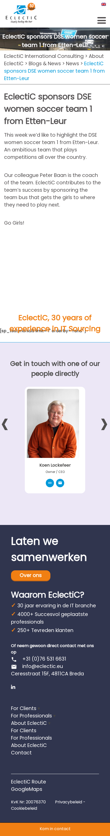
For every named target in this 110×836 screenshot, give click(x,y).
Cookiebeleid (24, 808)
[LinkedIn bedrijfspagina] (13, 687)
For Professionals (31, 715)
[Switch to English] (103, 4)
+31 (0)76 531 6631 (38, 658)
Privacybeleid (68, 802)
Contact (21, 752)
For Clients (23, 708)
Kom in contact (55, 829)
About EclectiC (29, 723)
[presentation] (4, 423)
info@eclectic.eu (42, 666)
